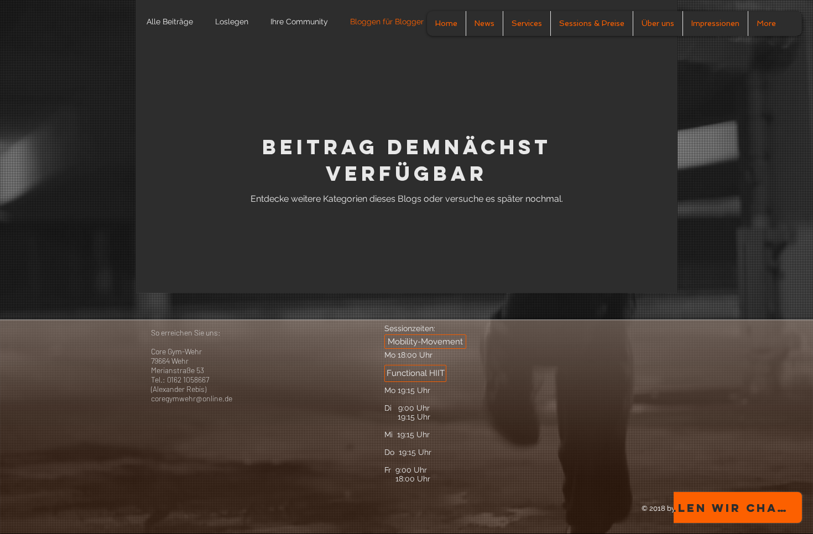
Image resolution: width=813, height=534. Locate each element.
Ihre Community (299, 21)
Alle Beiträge (170, 21)
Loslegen (231, 21)
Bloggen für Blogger (387, 21)
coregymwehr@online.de (191, 398)
